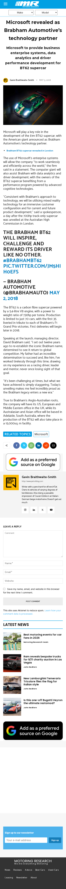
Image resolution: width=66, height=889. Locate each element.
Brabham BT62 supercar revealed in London (30, 151)
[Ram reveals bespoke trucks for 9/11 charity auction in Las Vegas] (12, 663)
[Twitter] (24, 445)
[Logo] (33, 4)
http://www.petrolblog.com (32, 481)
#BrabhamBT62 (22, 261)
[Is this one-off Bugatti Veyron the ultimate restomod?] (12, 707)
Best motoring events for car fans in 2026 (43, 636)
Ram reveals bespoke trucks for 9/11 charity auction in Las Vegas (43, 659)
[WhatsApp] (31, 445)
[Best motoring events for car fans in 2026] (12, 641)
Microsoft (41, 434)
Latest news (16, 624)
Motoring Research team (36, 642)
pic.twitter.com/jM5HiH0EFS (32, 269)
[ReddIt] (46, 445)
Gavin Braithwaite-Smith (22, 80)
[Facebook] (16, 445)
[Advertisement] (33, 780)
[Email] (53, 445)
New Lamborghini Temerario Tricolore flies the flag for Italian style (42, 681)
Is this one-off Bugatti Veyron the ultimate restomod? (43, 701)
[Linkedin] (38, 445)
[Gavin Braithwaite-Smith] (6, 80)
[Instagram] (25, 510)
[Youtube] (51, 510)
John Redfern (30, 667)
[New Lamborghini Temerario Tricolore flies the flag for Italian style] (12, 685)
